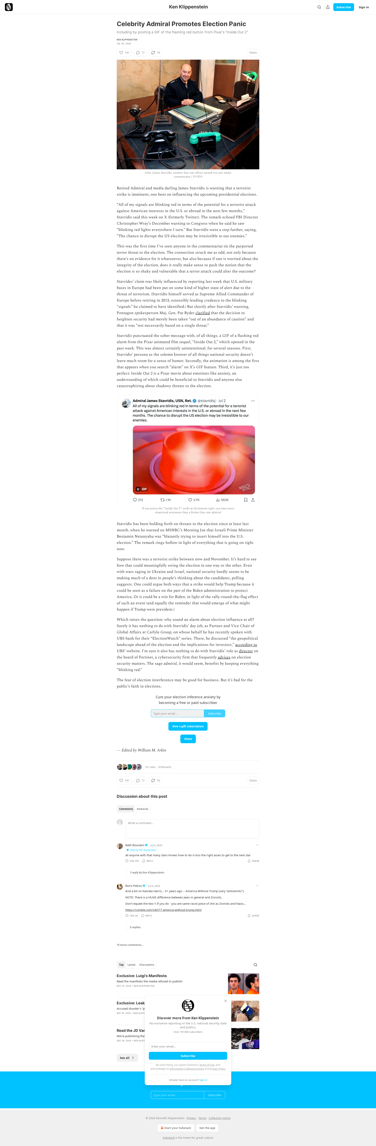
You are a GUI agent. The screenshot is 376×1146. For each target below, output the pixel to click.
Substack (168, 1138)
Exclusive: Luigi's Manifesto (142, 976)
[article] (188, 984)
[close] (225, 1001)
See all (124, 1058)
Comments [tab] (126, 809)
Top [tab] (121, 964)
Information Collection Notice (187, 1068)
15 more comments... (130, 945)
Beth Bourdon (134, 845)
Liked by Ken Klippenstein (143, 849)
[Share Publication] (328, 7)
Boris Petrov (133, 886)
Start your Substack (177, 1128)
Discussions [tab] (146, 964)
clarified (202, 313)
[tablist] (134, 809)
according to (246, 645)
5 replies (135, 927)
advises (224, 657)
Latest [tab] (131, 964)
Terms (202, 1118)
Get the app (207, 1128)
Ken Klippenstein (127, 39)
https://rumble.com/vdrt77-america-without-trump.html (163, 910)
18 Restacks (164, 767)
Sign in (364, 7)
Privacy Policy (217, 1068)
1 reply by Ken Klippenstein (147, 872)
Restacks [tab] (142, 809)
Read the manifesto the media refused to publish (149, 981)
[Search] (319, 7)
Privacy (191, 1118)
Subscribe (343, 7)
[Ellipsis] (257, 845)
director (246, 651)
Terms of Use (206, 1065)
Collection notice (219, 1118)
